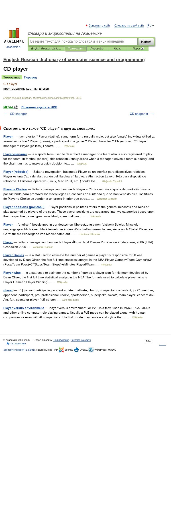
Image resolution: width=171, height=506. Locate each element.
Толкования (75, 48)
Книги (117, 48)
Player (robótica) (15, 171)
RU (149, 25)
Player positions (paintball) (24, 207)
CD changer (18, 113)
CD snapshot (139, 113)
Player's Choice (15, 189)
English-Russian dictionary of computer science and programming (46, 48)
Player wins (12, 272)
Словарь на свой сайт (129, 25)
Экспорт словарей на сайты (19, 349)
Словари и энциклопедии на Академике (65, 33)
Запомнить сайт (99, 25)
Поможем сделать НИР (39, 107)
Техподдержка (61, 340)
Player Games (13, 255)
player (8, 290)
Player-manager (15, 154)
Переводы (97, 48)
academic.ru (13, 47)
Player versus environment (23, 308)
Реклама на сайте (81, 340)
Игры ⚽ (138, 48)
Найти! (146, 41)
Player (8, 136)
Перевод (30, 77)
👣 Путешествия (16, 343)
